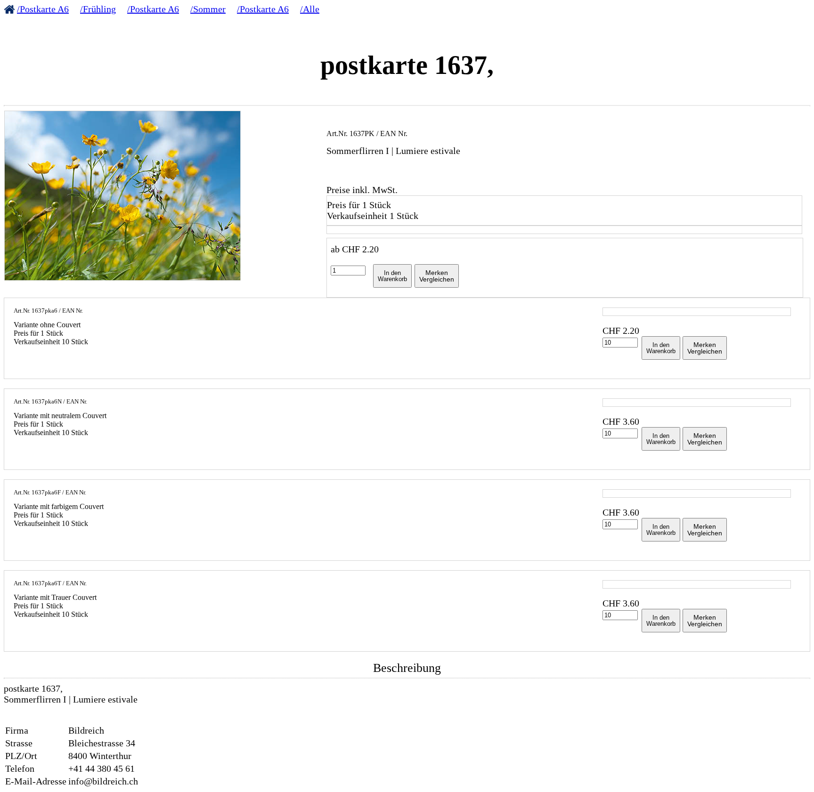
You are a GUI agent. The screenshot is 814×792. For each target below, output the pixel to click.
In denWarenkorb (392, 276)
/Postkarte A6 (43, 9)
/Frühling (98, 9)
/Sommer (208, 9)
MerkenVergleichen (436, 276)
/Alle (309, 9)
